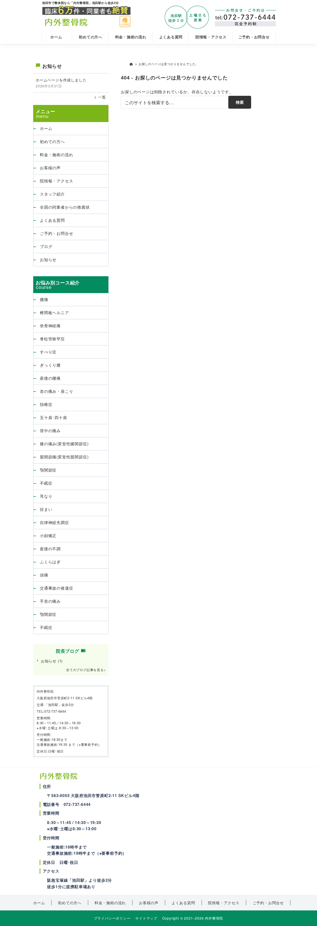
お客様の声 (50, 168)
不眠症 (46, 483)
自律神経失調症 (54, 522)
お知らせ (48, 259)
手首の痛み (50, 601)
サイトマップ (146, 918)
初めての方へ (52, 141)
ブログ (46, 246)
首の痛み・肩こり (56, 391)
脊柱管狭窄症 (52, 339)
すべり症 (48, 352)
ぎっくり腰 (50, 365)
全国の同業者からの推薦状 (65, 207)
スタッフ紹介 (52, 194)
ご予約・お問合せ (56, 233)
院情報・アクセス (56, 181)
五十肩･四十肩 (53, 417)
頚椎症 (46, 404)
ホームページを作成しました (61, 79)
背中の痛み (50, 430)
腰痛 (44, 299)
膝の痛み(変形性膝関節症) (64, 444)
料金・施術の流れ (56, 154)
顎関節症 (48, 470)
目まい (46, 509)
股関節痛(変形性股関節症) (64, 457)
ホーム (46, 128)
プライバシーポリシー (112, 918)
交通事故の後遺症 (56, 588)
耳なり (46, 496)
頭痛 (44, 575)
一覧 (101, 97)
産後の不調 (50, 548)
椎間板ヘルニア (54, 312)
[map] (215, 831)
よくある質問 (52, 220)
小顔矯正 (48, 535)
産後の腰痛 (50, 378)
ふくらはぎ (50, 562)
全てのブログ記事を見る (85, 669)
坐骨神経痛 (50, 325)
